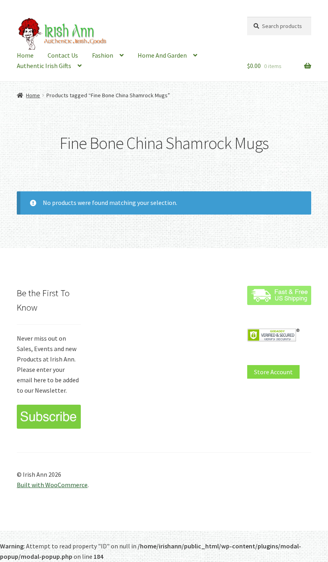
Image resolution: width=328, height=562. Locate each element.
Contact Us (63, 55)
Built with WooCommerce (52, 485)
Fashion (102, 55)
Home (25, 55)
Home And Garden (162, 55)
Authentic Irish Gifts (44, 66)
